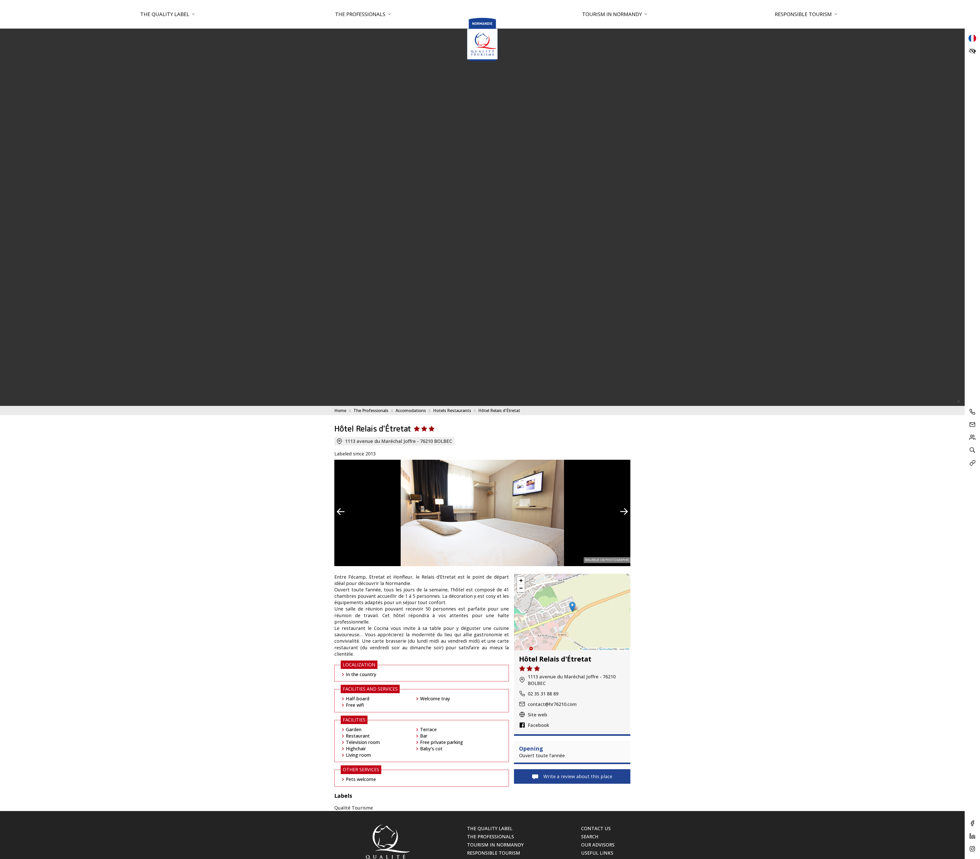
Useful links (597, 853)
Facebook (538, 725)
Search (589, 836)
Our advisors (598, 845)
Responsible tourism (804, 14)
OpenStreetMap (605, 648)
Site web (537, 714)
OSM (627, 648)
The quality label (165, 14)
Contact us (596, 828)
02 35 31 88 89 (543, 693)
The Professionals (361, 14)
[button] (572, 607)
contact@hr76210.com (552, 704)
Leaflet (585, 648)
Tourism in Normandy (612, 14)
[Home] (482, 39)
